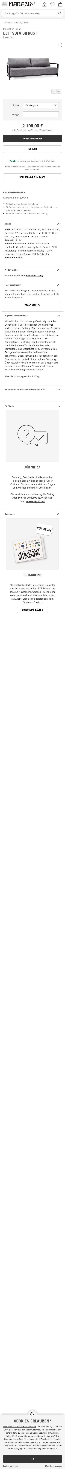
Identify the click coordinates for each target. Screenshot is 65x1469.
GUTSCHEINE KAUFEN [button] (32, 609)
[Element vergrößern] (58, 91)
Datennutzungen (33, 1429)
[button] (59, 45)
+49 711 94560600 (27, 497)
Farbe (16, 105)
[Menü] (4, 4)
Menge (15, 114)
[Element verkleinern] (53, 91)
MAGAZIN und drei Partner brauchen (19, 1426)
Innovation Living (34, 275)
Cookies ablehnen (10, 1466)
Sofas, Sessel (22, 22)
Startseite (7, 22)
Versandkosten (46, 130)
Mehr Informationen (53, 1466)
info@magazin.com (35, 501)
